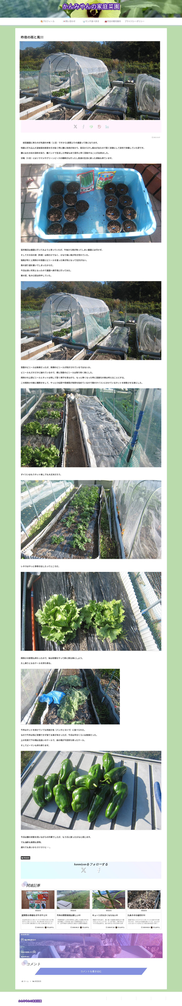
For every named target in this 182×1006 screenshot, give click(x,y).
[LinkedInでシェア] (106, 126)
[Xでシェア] (75, 126)
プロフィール (114, 998)
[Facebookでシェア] (83, 126)
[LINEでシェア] (91, 126)
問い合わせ (128, 998)
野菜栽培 (26, 858)
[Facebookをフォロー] (98, 870)
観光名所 (158, 998)
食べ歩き (143, 998)
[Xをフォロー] (83, 870)
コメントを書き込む (91, 971)
